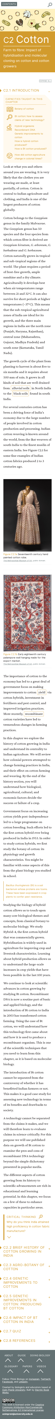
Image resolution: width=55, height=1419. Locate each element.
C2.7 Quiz (12, 1331)
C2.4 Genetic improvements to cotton (20, 1282)
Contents (9, 4)
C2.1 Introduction (21, 90)
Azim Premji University (13, 1389)
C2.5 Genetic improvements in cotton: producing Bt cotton (22, 1302)
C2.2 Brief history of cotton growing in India (24, 1251)
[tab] (27, 90)
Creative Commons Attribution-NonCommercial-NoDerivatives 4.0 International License (23, 1407)
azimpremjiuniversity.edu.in (17, 1414)
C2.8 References (19, 1341)
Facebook (7, 1381)
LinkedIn (23, 1381)
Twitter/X (45, 1379)
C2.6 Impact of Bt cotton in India (20, 1320)
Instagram (34, 1379)
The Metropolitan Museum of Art (17, 561)
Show (13, 1238)
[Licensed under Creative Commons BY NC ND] (8, 1402)
